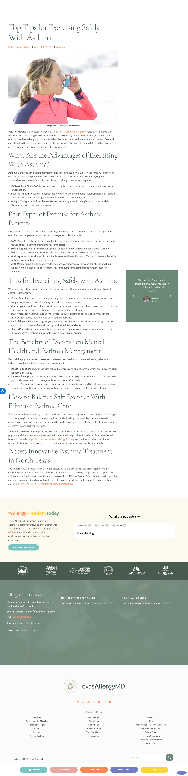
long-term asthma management (70, 131)
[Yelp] (83, 733)
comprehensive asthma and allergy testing (50, 439)
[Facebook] (88, 733)
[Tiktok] (105, 733)
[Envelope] (110, 733)
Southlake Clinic (134, 629)
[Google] (78, 733)
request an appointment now (57, 483)
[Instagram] (94, 733)
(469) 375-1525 (27, 483)
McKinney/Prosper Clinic (78, 629)
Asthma (60, 46)
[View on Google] (80, 550)
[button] (133, 296)
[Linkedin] (99, 733)
